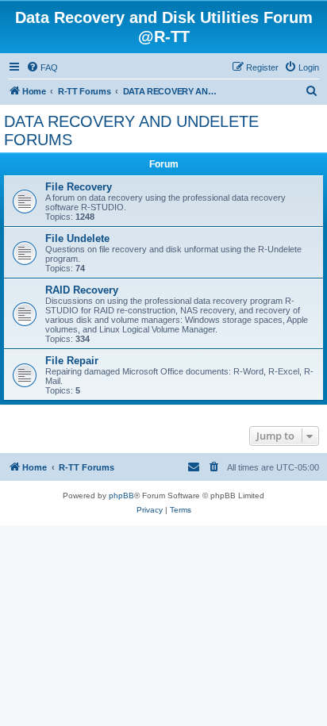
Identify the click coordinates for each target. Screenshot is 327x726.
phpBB (121, 495)
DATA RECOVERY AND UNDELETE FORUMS (131, 130)
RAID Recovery (81, 290)
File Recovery (78, 187)
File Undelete (77, 238)
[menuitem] (42, 67)
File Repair (71, 361)
